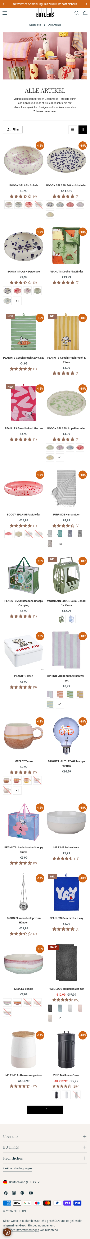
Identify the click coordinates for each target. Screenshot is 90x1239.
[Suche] (76, 13)
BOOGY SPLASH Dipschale (24, 271)
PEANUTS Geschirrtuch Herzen (24, 428)
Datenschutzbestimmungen (21, 1230)
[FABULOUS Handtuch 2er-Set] (66, 962)
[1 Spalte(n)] (72, 129)
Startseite (35, 24)
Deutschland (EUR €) (22, 1182)
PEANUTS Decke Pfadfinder (66, 271)
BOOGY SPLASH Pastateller (23, 514)
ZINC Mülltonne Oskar (66, 1075)
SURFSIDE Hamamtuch (66, 514)
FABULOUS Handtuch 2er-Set (66, 988)
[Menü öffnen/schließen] (5, 13)
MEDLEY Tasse (24, 761)
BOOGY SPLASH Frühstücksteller (66, 185)
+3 (60, 544)
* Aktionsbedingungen (17, 1168)
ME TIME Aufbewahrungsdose (23, 1075)
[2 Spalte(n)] (82, 129)
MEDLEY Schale (23, 988)
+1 (17, 300)
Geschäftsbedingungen (34, 1225)
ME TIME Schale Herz (66, 847)
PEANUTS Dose (23, 676)
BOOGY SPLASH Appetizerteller (66, 428)
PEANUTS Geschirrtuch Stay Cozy (23, 357)
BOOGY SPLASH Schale (23, 185)
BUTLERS (19, 1211)
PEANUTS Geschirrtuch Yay (66, 918)
